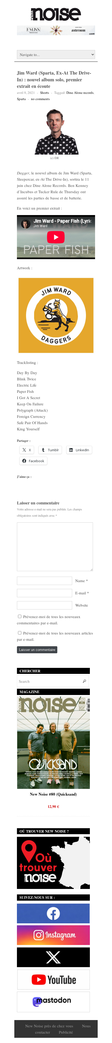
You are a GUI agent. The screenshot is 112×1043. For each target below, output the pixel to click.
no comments (40, 98)
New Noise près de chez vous (49, 1025)
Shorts (44, 92)
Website (81, 605)
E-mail (80, 592)
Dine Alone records (80, 92)
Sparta (21, 98)
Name (80, 580)
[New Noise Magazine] (56, 18)
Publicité (66, 1032)
